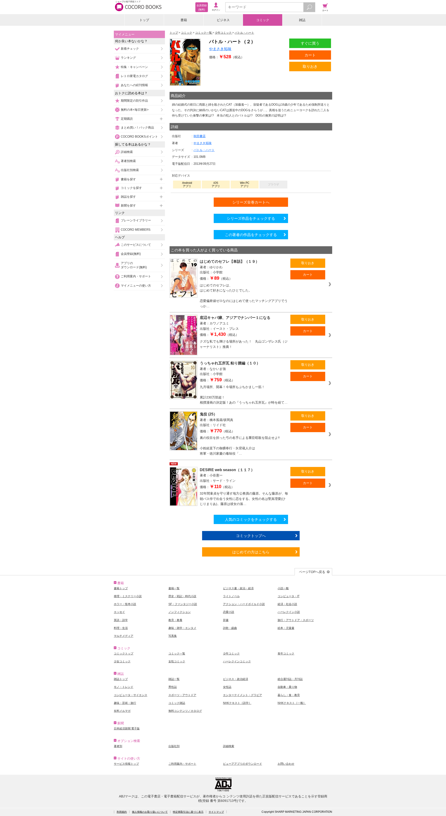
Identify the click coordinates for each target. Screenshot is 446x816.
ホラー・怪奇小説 (125, 604)
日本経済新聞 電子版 (127, 728)
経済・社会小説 (287, 604)
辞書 (226, 620)
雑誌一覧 (174, 679)
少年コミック (231, 653)
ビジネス (223, 20)
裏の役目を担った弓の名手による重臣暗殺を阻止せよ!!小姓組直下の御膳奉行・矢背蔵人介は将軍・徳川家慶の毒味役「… (240, 445)
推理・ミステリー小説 (128, 596)
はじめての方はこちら (250, 552)
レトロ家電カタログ (134, 76)
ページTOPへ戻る (312, 572)
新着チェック (130, 48)
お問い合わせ (286, 763)
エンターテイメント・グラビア (242, 695)
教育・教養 (175, 620)
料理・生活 (121, 628)
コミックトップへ (251, 536)
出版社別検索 (130, 170)
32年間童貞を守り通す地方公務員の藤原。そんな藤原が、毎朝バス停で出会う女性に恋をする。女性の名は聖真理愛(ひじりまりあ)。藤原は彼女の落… (244, 499)
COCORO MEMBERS (136, 229)
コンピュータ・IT (288, 596)
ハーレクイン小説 (289, 612)
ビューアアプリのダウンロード (242, 763)
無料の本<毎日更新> (135, 109)
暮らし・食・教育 (289, 695)
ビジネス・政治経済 (235, 679)
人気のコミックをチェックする (251, 519)
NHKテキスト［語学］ (237, 703)
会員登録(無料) (131, 254)
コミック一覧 (176, 653)
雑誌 (302, 20)
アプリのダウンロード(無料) (134, 265)
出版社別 (174, 746)
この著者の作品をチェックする (251, 235)
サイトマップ (216, 811)
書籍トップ (121, 588)
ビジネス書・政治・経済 (238, 588)
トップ (144, 20)
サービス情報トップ (126, 763)
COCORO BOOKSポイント (139, 136)
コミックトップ (123, 653)
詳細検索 (127, 152)
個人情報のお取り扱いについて (150, 811)
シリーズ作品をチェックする (251, 218)
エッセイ (119, 612)
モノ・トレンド (123, 687)
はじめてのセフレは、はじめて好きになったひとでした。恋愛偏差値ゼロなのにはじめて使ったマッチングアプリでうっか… (244, 295)
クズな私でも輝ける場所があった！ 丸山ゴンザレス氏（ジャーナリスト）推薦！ (244, 344)
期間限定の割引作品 (134, 100)
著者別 (118, 746)
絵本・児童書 (286, 628)
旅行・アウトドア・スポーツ (296, 620)
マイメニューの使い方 (136, 285)
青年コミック (286, 653)
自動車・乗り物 (287, 687)
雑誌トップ (121, 679)
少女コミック (122, 661)
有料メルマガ (122, 710)
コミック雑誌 (176, 703)
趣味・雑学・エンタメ (182, 628)
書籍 (183, 20)
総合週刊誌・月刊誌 (290, 679)
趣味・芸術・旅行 (125, 703)
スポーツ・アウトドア (182, 695)
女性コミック (176, 661)
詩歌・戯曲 (230, 628)
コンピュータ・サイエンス (130, 695)
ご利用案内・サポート (136, 276)
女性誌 (227, 687)
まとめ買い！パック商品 (137, 127)
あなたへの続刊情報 (134, 85)
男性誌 (172, 687)
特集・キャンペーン (134, 67)
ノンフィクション (179, 612)
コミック (262, 20)
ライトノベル (231, 596)
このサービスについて (136, 244)
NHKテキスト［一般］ (292, 703)
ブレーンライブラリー (136, 220)
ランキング (128, 57)
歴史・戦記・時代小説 (182, 596)
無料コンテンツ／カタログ (185, 710)
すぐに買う (310, 43)
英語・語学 (121, 620)
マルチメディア (123, 636)
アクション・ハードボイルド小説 (244, 604)
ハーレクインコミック (237, 661)
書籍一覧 (174, 588)
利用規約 (122, 811)
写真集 (172, 636)
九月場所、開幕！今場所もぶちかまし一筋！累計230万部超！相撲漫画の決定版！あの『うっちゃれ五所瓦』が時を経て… (244, 395)
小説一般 (283, 588)
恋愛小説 (228, 612)
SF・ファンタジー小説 (182, 604)
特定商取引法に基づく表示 (188, 811)
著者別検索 (128, 161)
